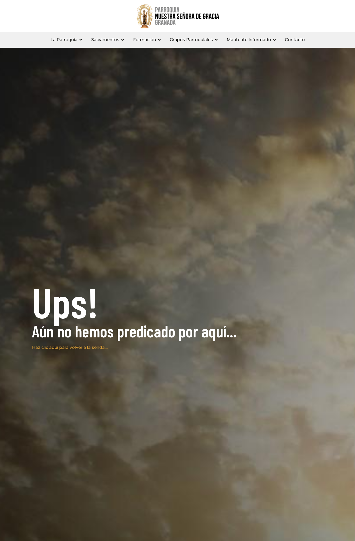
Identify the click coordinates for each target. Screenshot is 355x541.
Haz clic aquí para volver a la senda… (70, 347)
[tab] (66, 40)
